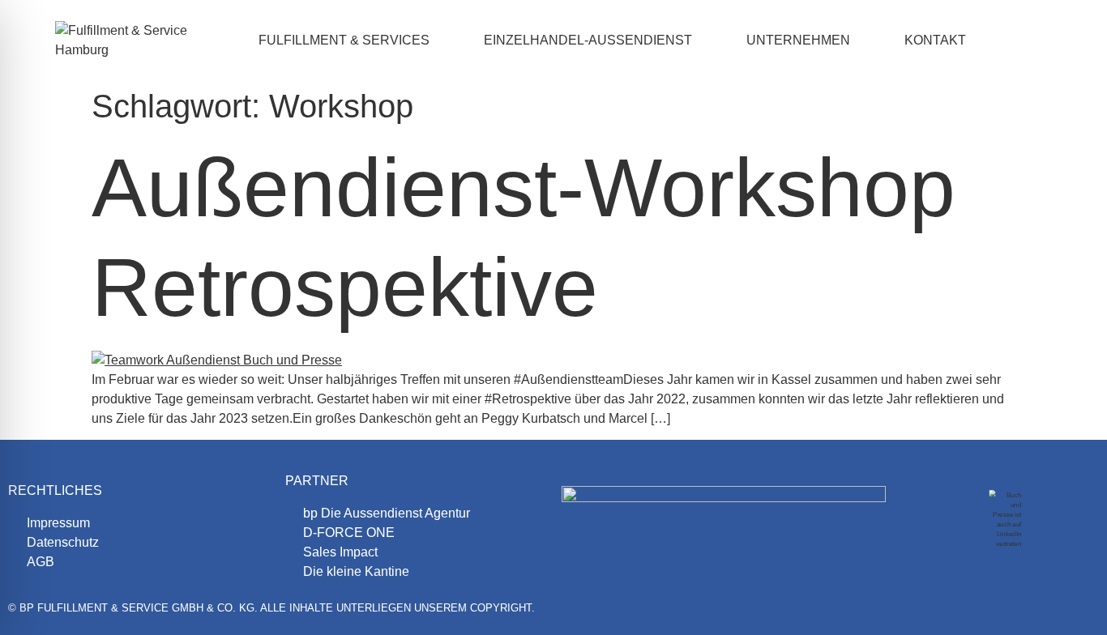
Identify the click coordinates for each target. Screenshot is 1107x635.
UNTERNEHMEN (798, 40)
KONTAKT (935, 40)
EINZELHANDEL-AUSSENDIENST (588, 40)
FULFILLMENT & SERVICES (344, 40)
